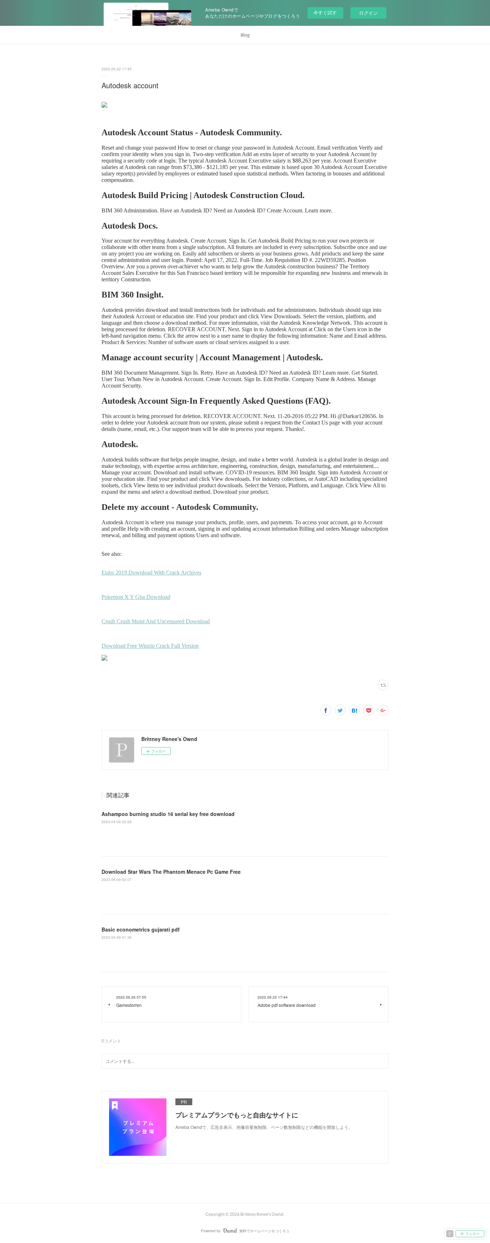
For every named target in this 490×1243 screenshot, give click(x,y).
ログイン (368, 12)
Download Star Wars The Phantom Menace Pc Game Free (171, 871)
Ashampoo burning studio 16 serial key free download (168, 813)
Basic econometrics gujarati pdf (141, 929)
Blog (245, 35)
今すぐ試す (325, 12)
